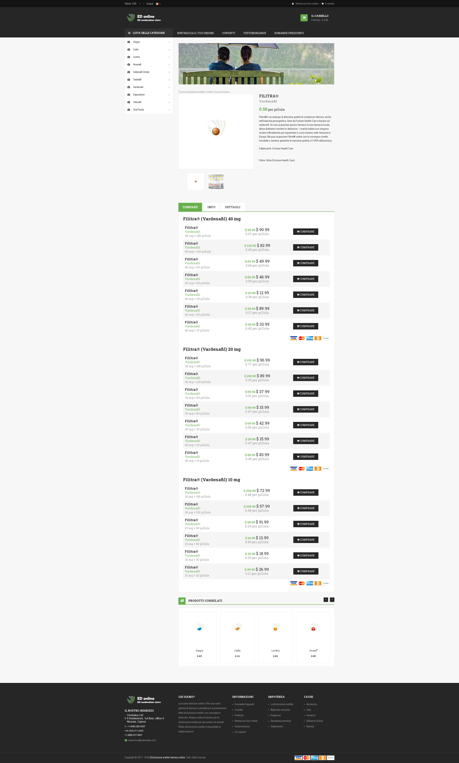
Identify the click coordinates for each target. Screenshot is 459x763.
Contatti (239, 709)
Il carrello (329, 3)
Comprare (306, 231)
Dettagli (232, 207)
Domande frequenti (244, 704)
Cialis (237, 650)
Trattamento (277, 726)
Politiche (239, 715)
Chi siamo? (240, 732)
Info (211, 207)
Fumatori (310, 715)
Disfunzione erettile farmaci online (167, 757)
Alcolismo (311, 704)
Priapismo (276, 715)
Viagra (199, 650)
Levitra (275, 650)
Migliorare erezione (280, 709)
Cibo (308, 709)
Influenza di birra (314, 720)
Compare (190, 207)
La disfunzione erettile (282, 704)
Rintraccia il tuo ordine (246, 720)
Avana (313, 650)
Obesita (310, 726)
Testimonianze (242, 726)
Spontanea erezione (281, 720)
